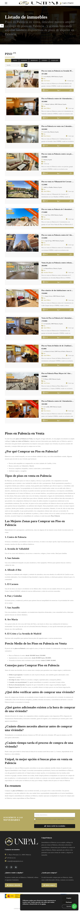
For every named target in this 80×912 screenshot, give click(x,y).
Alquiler (24, 60)
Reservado (34, 60)
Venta (15, 60)
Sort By (8, 65)
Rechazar (69, 902)
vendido (44, 60)
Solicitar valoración (14, 885)
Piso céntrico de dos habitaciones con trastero (58, 290)
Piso (44, 78)
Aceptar (68, 898)
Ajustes (68, 906)
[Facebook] (6, 867)
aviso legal (39, 822)
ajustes (44, 904)
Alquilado (54, 60)
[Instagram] (11, 867)
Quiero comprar (50, 885)
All (8, 60)
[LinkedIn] (16, 867)
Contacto (17, 908)
